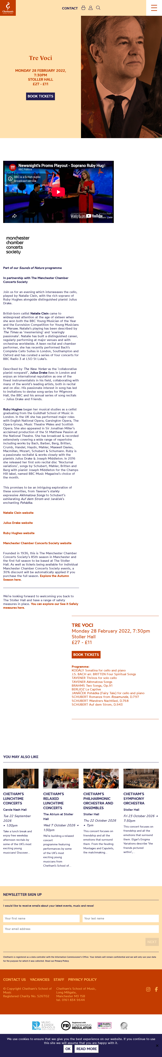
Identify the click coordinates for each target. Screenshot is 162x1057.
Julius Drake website (18, 523)
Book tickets (40, 96)
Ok (68, 1049)
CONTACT (70, 8)
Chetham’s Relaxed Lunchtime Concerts (53, 801)
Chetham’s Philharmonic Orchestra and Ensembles (98, 801)
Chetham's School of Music (8, 8)
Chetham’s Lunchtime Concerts (13, 798)
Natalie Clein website (18, 513)
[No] (157, 1046)
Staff (59, 979)
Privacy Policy (62, 961)
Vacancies (40, 979)
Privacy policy (82, 979)
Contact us (14, 979)
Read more (86, 1049)
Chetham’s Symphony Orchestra (133, 798)
